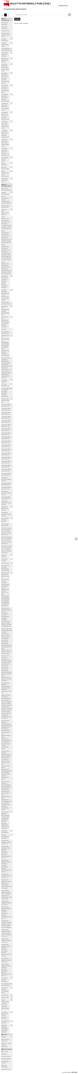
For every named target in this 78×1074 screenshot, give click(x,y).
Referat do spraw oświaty (5, 168)
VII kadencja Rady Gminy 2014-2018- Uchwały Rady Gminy (5, 107)
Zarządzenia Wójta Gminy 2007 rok (6, 488)
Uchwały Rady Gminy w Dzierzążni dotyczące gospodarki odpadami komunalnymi (6, 392)
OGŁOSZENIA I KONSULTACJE (5, 332)
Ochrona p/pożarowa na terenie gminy (6, 984)
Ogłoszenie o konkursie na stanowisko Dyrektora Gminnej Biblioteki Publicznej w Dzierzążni (4, 281)
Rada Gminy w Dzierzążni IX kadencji (5, 60)
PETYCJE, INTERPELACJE (5, 384)
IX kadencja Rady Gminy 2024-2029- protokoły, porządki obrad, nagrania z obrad (5, 78)
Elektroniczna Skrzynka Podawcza (6, 189)
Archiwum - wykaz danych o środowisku (6, 1045)
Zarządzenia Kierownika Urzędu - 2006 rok (6, 502)
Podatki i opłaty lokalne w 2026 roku (5, 400)
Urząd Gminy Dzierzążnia (4, 23)
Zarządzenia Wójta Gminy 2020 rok (6, 429)
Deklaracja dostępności (4, 1066)
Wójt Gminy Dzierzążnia (4, 27)
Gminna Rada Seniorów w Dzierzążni (4, 54)
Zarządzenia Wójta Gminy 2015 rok (6, 449)
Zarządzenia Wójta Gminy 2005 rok (4, 508)
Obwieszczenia (5, 563)
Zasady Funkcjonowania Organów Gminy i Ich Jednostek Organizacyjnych (5, 1005)
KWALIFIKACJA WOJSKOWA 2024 (6, 303)
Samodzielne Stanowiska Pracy (4, 180)
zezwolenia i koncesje (4, 559)
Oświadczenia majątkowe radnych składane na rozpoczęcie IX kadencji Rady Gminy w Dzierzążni (6, 884)
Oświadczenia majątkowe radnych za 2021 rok (6, 960)
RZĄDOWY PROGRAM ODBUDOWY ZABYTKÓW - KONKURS (4, 1028)
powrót (17, 19)
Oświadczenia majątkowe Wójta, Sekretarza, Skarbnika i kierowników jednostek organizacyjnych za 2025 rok (6, 852)
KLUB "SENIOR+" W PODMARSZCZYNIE (6, 49)
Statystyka (4, 1054)
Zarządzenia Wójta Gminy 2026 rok (6, 405)
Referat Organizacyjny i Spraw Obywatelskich (5, 174)
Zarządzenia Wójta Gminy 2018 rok (6, 437)
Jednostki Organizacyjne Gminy (5, 44)
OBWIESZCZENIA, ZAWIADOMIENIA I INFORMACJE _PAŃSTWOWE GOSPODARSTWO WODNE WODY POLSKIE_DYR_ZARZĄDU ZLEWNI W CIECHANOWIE (5, 345)
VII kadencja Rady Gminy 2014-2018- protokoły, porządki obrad (5, 116)
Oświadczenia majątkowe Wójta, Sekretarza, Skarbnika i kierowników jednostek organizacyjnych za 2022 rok (6, 950)
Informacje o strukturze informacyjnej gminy (4, 990)
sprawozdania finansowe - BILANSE (5, 520)
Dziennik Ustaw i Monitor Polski (5, 206)
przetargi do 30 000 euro (5, 1022)
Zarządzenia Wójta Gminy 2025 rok (6, 409)
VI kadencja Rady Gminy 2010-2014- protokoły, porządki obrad (5, 134)
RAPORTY (3, 329)
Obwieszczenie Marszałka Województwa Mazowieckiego (5, 568)
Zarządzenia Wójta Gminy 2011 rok (6, 466)
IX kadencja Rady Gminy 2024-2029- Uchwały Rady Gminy (5, 67)
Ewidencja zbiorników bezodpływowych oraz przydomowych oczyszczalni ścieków (5, 295)
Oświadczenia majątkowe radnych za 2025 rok (6, 842)
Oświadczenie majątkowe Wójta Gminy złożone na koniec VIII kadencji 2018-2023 (6, 933)
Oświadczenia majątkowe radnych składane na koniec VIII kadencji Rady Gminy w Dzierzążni (6, 924)
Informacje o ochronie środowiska (4, 979)
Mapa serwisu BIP (5, 1069)
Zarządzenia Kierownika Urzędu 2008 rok (6, 479)
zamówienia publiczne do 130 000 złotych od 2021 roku (4, 1015)
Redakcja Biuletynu (6, 1058)
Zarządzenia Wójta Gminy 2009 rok (6, 474)
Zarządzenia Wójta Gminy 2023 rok (6, 417)
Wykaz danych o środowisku (5, 1040)
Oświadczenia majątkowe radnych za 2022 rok (6, 940)
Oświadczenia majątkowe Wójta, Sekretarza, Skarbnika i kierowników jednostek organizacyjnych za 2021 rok (6, 969)
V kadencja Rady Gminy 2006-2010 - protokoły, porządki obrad (5, 152)
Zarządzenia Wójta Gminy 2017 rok (6, 441)
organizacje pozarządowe (4, 831)
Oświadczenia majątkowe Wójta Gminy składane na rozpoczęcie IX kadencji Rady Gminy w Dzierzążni (6, 894)
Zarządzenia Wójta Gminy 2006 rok (6, 497)
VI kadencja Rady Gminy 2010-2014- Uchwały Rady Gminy (5, 125)
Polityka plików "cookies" (5, 1062)
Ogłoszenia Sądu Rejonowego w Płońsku (5, 212)
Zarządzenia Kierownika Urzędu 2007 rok (6, 493)
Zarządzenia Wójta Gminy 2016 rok (6, 445)
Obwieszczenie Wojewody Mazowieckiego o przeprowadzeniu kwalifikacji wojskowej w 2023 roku (6, 687)
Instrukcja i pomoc (6, 1056)
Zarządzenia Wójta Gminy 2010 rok (6, 470)
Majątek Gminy (5, 997)
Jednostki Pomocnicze (4, 39)
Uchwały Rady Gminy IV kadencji (5, 159)
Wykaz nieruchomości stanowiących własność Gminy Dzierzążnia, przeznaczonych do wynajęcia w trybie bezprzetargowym (6, 222)
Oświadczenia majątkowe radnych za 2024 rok (6, 875)
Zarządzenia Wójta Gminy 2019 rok (6, 433)
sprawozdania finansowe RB (5, 524)
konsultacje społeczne (4, 380)
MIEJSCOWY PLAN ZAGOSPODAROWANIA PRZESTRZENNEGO (5, 310)
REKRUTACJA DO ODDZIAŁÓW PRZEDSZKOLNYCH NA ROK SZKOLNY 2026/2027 (5, 321)
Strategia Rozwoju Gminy (5, 193)
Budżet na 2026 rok (3, 555)
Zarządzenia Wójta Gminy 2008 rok (6, 484)
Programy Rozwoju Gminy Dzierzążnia (5, 836)
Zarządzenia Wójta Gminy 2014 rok (6, 454)
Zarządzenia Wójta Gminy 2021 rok (6, 425)
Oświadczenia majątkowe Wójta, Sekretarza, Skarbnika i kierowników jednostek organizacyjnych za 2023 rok (6, 912)
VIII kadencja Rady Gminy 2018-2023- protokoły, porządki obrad (5, 98)
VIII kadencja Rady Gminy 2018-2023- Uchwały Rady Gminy (5, 89)
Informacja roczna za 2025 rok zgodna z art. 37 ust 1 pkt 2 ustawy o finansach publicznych (6, 531)
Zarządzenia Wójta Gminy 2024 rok (6, 413)
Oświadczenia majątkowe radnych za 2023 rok (6, 902)
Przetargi (3, 1036)
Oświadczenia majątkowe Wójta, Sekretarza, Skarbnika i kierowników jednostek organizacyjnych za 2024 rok (6, 866)
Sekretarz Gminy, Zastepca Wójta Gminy (5, 35)
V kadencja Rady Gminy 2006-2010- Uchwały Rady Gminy (5, 143)
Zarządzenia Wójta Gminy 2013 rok (6, 458)
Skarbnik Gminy (5, 30)
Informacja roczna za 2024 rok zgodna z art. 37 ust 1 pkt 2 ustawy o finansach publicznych (6, 540)
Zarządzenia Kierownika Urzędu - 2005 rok (6, 514)
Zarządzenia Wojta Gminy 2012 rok (6, 462)
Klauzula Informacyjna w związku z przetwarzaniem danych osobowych (6, 200)
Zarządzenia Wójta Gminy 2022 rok (6, 421)
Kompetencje (4, 995)
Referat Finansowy (4, 163)
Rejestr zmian (4, 1051)
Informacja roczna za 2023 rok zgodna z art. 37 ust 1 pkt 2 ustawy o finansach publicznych (6, 549)
